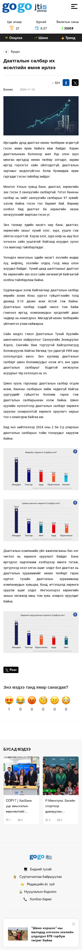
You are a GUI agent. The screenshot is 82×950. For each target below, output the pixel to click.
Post (13, 669)
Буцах (14, 51)
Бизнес (8, 89)
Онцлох (15, 37)
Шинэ (43, 37)
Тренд (69, 37)
